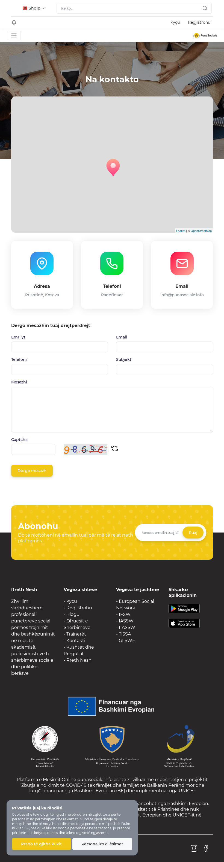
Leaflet (180, 230)
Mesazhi (19, 382)
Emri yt (18, 337)
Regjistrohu (199, 22)
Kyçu (175, 22)
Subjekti (124, 359)
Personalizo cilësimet (102, 844)
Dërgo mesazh (31, 470)
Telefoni (19, 359)
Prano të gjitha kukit (41, 844)
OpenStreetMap (201, 230)
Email (121, 337)
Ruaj (193, 532)
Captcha (19, 439)
